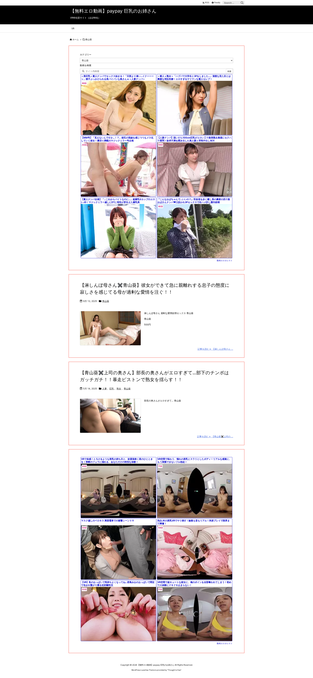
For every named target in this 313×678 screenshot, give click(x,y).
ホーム (75, 39)
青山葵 (105, 301)
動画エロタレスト (224, 260)
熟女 (119, 388)
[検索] (242, 3)
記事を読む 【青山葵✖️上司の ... (215, 436)
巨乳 (111, 388)
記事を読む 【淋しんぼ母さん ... (215, 349)
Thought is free (174, 670)
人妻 (104, 388)
